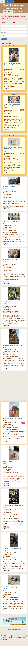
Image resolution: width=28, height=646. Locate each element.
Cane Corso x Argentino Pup (12, 548)
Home (2, 1)
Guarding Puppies (8, 302)
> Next (18, 629)
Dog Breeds (21, 11)
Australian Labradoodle (10, 260)
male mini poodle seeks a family (13, 345)
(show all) (16, 46)
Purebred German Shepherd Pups (13, 505)
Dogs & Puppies (8, 11)
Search (4, 38)
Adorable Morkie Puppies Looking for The (12, 64)
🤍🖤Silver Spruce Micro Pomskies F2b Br (12, 105)
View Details (8, 88)
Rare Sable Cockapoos (10, 187)
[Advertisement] (14, 386)
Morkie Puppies (9, 141)
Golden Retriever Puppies (11, 221)
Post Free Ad (10, 1)
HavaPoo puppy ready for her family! (12, 587)
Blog (15, 11)
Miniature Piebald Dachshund (12, 418)
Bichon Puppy (7, 461)
